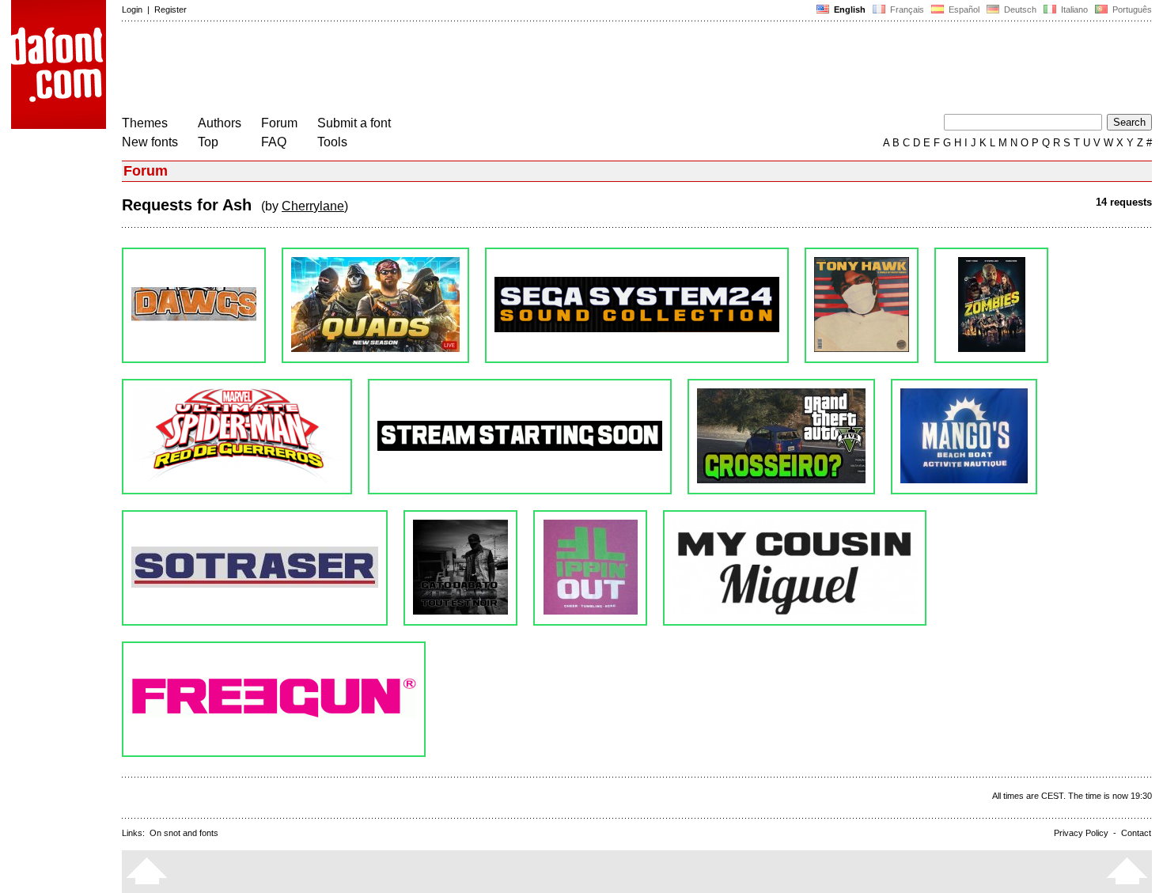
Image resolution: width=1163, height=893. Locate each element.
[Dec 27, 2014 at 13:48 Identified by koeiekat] (254, 568)
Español (963, 9)
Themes (145, 123)
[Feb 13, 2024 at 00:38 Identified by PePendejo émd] (193, 305)
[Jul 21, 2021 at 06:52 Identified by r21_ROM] (375, 305)
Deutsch (1019, 9)
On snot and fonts (184, 833)
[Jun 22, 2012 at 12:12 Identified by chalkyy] (273, 699)
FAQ (273, 142)
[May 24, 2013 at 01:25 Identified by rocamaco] (795, 568)
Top (208, 142)
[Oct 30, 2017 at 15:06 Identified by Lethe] (991, 305)
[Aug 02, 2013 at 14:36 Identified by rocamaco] (590, 568)
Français (905, 9)
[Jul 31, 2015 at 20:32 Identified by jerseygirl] (781, 436)
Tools (332, 142)
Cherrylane (313, 206)
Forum (279, 123)
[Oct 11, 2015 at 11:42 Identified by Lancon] (519, 436)
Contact (1136, 833)
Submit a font (354, 123)
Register (170, 9)
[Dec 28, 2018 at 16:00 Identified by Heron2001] (637, 305)
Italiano (1073, 9)
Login (132, 9)
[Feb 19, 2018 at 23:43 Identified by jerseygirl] (861, 305)
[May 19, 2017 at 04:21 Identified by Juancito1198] (236, 436)
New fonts (150, 142)
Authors (219, 123)
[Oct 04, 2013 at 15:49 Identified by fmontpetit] (460, 568)
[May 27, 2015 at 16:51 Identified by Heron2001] (964, 436)
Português (1130, 9)
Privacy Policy (1081, 833)
